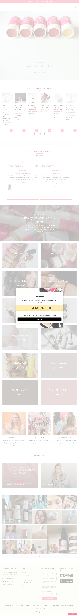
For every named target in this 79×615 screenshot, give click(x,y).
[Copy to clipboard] (50, 307)
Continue (39, 319)
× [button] (61, 294)
